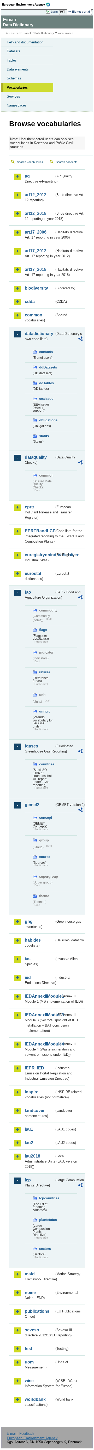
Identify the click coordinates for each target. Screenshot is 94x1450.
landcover (35, 1110)
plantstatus (47, 1220)
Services (13, 96)
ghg (29, 921)
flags (43, 630)
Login (54, 11)
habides (33, 940)
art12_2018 (35, 213)
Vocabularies (17, 87)
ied (28, 977)
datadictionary (39, 333)
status (44, 436)
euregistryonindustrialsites (39, 555)
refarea (44, 672)
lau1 (29, 1129)
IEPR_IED (34, 1068)
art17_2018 (35, 269)
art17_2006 (35, 232)
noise (30, 1292)
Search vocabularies (30, 162)
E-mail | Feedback (20, 1434)
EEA (27, 4)
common (33, 315)
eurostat (33, 573)
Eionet (27, 33)
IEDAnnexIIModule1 (39, 996)
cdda (30, 301)
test (28, 1348)
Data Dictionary (44, 33)
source (44, 857)
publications (37, 1311)
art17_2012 (35, 251)
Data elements (18, 69)
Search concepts (67, 162)
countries (46, 764)
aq (27, 176)
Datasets (13, 51)
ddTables (46, 383)
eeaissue (46, 399)
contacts (46, 352)
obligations (47, 420)
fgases (31, 746)
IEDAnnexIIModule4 (39, 1044)
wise (29, 1380)
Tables (12, 60)
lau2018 (32, 1156)
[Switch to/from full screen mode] (63, 11)
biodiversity (36, 288)
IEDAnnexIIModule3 (39, 1015)
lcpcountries (47, 1198)
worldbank (35, 1399)
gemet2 (32, 804)
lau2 (29, 1142)
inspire (31, 1092)
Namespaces (17, 105)
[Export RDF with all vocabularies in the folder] (80, 339)
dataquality (36, 457)
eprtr (29, 507)
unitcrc (44, 711)
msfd (30, 1274)
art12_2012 (35, 195)
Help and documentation (25, 42)
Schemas (14, 78)
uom (29, 1362)
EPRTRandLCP (39, 531)
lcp (28, 1180)
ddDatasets (47, 367)
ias (28, 959)
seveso (32, 1330)
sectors (45, 1249)
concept (45, 818)
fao (28, 592)
